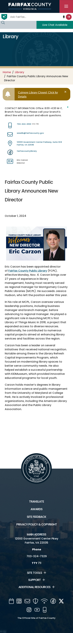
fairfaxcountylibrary (27, 151)
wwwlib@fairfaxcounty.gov (30, 133)
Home (7, 72)
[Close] (66, 92)
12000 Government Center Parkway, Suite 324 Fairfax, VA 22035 (39, 143)
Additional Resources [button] (34, 587)
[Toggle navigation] (66, 6)
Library (19, 72)
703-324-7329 (36, 556)
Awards (36, 509)
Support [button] (34, 580)
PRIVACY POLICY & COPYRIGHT (36, 524)
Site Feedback (36, 517)
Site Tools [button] (34, 573)
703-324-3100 (24, 124)
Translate (36, 501)
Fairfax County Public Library (27, 271)
